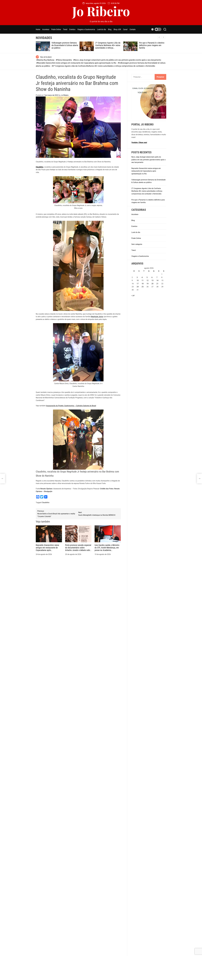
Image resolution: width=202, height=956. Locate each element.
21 (157, 284)
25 (143, 287)
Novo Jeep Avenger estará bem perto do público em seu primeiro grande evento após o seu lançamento (148, 159)
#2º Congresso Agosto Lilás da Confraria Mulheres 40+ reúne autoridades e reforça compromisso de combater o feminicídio (103, 66)
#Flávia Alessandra (64, 60)
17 (138, 284)
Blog (109, 29)
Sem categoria (136, 244)
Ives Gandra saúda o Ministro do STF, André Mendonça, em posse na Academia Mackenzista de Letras (107, 549)
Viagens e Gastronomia (86, 29)
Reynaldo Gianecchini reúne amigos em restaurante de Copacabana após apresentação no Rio (47, 549)
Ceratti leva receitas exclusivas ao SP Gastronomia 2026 (154, 44)
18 (143, 284)
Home (38, 29)
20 (152, 284)
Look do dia (101, 29)
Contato (133, 29)
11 (143, 280)
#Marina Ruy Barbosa (45, 60)
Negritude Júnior (97, 317)
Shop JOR (117, 29)
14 (157, 280)
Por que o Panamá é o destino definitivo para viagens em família (109, 45)
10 (138, 280)
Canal (125, 29)
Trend (65, 29)
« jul (132, 295)
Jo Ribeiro (101, 11)
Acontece (45, 29)
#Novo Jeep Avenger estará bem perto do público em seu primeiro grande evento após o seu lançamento (117, 60)
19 (147, 284)
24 (138, 287)
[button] (163, 37)
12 (147, 280)
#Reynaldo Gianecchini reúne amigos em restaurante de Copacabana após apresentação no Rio (76, 63)
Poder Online (56, 29)
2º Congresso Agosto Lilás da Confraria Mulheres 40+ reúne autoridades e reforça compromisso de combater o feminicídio (65, 47)
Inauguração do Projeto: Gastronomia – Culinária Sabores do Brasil (71, 406)
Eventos (72, 29)
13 (152, 280)
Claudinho (39, 167)
